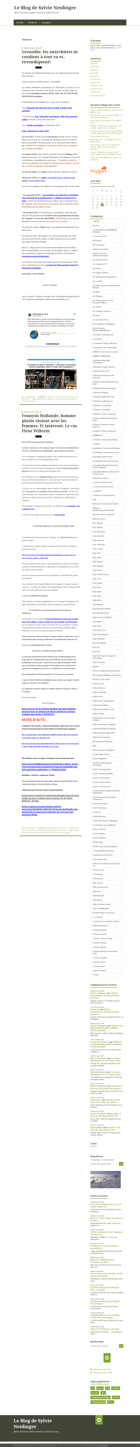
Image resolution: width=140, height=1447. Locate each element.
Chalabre (97, 141)
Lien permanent (29, 397)
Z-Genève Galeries (100, 930)
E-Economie (97, 339)
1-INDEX (96, 221)
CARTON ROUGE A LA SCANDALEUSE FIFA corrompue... (105, 1316)
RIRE (94, 746)
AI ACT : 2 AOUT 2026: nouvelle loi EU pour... (106, 1219)
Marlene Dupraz (98, 1072)
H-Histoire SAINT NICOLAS (103, 397)
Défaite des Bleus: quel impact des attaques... (105, 1302)
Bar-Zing (96, 112)
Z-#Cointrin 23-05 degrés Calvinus (106, 921)
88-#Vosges (97, 240)
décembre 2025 (96, 86)
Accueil (19, 22)
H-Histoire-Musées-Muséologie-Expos (105, 419)
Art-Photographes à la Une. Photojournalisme (103, 301)
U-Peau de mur (98, 870)
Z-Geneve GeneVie (100, 934)
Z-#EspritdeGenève (100, 926)
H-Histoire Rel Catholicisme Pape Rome (105, 383)
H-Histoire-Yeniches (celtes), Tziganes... (104, 425)
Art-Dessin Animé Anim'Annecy (105, 277)
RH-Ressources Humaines (103, 741)
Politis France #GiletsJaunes (103, 701)
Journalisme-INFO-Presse (103, 457)
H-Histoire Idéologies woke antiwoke (103, 376)
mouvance (35, 256)
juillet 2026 (94, 67)
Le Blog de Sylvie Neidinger (45, 7)
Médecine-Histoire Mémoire (104, 514)
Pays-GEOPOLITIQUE (101, 574)
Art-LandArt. (98, 281)
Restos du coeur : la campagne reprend (105, 139)
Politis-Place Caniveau (101, 737)
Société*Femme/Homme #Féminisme (102, 764)
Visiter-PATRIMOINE (101, 908)
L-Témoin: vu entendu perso (104, 495)
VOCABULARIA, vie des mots (104, 913)
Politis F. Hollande (99, 692)
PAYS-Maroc (97, 600)
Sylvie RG (94, 1009)
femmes (76, 830)
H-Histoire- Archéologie (102, 405)
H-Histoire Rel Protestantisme (104, 388)
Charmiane (95, 1100)
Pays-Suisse (97, 626)
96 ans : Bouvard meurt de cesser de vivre (106, 110)
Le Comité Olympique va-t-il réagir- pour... (106, 1059)
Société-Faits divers (100, 804)
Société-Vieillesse (99, 838)
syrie (103, 1393)
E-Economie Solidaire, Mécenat (105, 343)
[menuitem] (20, 22)
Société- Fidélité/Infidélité (103, 773)
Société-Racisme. (99, 833)
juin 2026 (94, 70)
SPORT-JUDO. (98, 842)
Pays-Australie (98, 540)
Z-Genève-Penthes (100, 958)
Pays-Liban (97, 596)
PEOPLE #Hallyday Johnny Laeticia (106, 671)
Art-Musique (97, 296)
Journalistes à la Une (101, 478)
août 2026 (94, 64)
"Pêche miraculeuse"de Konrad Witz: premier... (104, 995)
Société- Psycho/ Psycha (102, 782)
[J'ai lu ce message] (138, 1445)
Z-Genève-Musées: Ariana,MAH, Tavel (105, 952)
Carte (93, 1143)
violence (33, 401)
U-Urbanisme (98, 878)
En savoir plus (104, 1445)
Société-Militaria (99, 816)
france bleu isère (61, 399)
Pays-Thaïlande (99, 639)
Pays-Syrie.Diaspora (100, 634)
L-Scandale (50, 397)
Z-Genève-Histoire (100, 943)
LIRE (94, 499)
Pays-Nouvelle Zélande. (102, 609)
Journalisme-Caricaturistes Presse (106, 452)
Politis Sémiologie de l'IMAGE (104, 724)
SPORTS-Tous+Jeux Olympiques (105, 846)
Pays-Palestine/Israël (101, 613)
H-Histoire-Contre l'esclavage (104, 414)
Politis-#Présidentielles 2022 (104, 733)
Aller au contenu (7, 2)
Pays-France (97, 570)
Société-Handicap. (100, 808)
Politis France (39, 830)
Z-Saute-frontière (99, 970)
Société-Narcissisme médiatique (105, 821)
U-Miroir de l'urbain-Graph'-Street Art (106, 864)
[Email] (107, 1358)
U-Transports (98, 874)
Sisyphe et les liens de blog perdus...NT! (105, 1114)
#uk (107, 1388)
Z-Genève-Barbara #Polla (102, 938)
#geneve (116, 1397)
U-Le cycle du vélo (100, 859)
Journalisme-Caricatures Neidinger (106, 448)
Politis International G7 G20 (103, 709)
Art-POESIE (97, 307)
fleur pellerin (27, 832)
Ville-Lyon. (97, 891)
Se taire (93, 136)
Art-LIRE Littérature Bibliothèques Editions (106, 286)
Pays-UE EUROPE (99, 643)
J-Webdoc (96, 444)
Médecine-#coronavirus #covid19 (106, 504)
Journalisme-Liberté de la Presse (105, 461)
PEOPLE (96, 666)
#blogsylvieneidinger (100, 1397)
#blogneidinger (98, 1402)
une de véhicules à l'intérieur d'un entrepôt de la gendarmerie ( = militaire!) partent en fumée (50, 198)
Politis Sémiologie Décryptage (56, 830)
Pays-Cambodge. (99, 544)
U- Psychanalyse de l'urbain (103, 851)
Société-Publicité (99, 829)
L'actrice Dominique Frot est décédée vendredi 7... (106, 1205)
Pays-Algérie (98, 527)
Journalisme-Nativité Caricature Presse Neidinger (105, 466)
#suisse (100, 1388)
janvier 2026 (95, 82)
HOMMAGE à (98, 435)
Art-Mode (96, 292)
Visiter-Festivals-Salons (102, 904)
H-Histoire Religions (100, 392)
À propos (46, 22)
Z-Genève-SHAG (99, 962)
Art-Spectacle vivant (101, 320)
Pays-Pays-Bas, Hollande (102, 617)
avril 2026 (94, 73)
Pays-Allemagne (99, 532)
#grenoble (50, 399)
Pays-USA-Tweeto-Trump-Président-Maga (105, 657)
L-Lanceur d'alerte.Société (103, 487)
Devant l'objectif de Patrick (111, 133)
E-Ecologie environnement (103, 335)
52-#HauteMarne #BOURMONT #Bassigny (105, 231)
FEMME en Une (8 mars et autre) (105, 352)
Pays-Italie (97, 587)
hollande (36, 832)
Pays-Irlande (98, 583)
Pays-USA (96, 651)
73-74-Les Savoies (99, 236)
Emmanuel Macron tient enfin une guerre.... (106, 1087)
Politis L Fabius (98, 714)
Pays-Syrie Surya (99, 630)
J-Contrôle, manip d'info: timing (105, 440)
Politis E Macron (99, 688)
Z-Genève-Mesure (100, 947)
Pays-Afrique (98, 523)
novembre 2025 (96, 89)
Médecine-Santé (99, 519)
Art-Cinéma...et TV (100, 264)
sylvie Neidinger (98, 1025)
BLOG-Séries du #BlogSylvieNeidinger (101, 329)
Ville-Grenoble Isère (100, 887)
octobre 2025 (95, 92)
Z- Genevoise (98, 917)
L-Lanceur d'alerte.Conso (102, 482)
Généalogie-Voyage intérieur (104, 367)
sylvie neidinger (98, 993)
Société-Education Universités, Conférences (104, 798)
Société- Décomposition (102, 769)
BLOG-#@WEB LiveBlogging (104, 324)
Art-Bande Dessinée (100, 260)
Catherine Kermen (99, 1042)
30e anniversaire (97, 157)
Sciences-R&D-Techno (101, 754)
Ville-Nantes (97, 900)
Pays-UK (96, 647)
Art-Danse (96, 268)
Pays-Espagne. (98, 566)
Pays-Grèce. (97, 579)
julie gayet (44, 832)
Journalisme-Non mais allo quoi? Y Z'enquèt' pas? (106, 473)
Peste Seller (60, 515)
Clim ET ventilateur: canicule (104, 1329)
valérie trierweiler (56, 832)
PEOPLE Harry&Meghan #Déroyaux (107, 675)
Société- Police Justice (63, 397)
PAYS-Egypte (98, 562)
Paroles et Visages (108, 128)
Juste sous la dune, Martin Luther (103, 120)
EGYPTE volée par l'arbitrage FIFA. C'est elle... (104, 1288)
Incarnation (104, 136)
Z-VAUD (96, 975)
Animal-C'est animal (100, 249)
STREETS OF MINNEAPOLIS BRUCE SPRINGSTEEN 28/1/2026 (106, 1028)
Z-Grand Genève (99, 966)
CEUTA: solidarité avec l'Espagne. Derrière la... (106, 1233)
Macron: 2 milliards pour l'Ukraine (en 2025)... (102, 1260)
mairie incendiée (34, 125)
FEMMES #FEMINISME (53, 828)
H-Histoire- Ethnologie (101, 409)
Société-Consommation (101, 786)
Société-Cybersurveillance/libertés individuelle (106, 792)
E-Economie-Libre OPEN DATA (104, 347)
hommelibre (96, 1127)
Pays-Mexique (98, 604)
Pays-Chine (97, 557)
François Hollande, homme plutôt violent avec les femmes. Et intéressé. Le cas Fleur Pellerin (49, 423)
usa (92, 1388)
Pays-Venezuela (99, 662)
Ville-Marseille (98, 896)
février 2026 (95, 79)
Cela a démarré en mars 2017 (35, 131)
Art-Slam (96, 315)
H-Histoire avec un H (101, 371)
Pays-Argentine (99, 536)
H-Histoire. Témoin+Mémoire (104, 431)
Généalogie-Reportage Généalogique (101, 361)
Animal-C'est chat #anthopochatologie (100, 254)
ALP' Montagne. (99, 245)
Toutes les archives (97, 96)
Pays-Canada (98, 549)
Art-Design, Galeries (100, 272)
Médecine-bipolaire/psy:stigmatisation (103, 509)
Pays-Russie (97, 622)
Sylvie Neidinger (98, 1058)
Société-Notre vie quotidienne (104, 825)
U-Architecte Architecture (103, 855)
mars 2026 (94, 76)
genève (110, 1402)
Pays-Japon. (97, 591)
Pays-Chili (96, 553)
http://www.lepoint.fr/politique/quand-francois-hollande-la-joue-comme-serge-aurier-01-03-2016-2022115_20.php (50, 798)
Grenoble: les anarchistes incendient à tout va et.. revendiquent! (50, 56)
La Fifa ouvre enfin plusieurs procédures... (104, 1247)
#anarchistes (41, 399)
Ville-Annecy (98, 883)
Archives (32, 22)
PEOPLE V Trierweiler (68, 828)
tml (50, 766)
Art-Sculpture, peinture (102, 311)
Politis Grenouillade (100, 705)
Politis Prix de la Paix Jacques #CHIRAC (104, 719)
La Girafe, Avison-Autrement (106, 116)
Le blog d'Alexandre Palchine (103, 148)
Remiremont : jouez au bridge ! (102, 115)
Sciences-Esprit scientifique (103, 750)
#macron (94, 1393)
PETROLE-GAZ (98, 684)
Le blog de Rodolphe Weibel (111, 154)
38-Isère (96, 225)
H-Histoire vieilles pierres (103, 401)
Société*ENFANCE (100, 759)
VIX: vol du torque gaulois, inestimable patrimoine (106, 1274)
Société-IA (97, 812)
